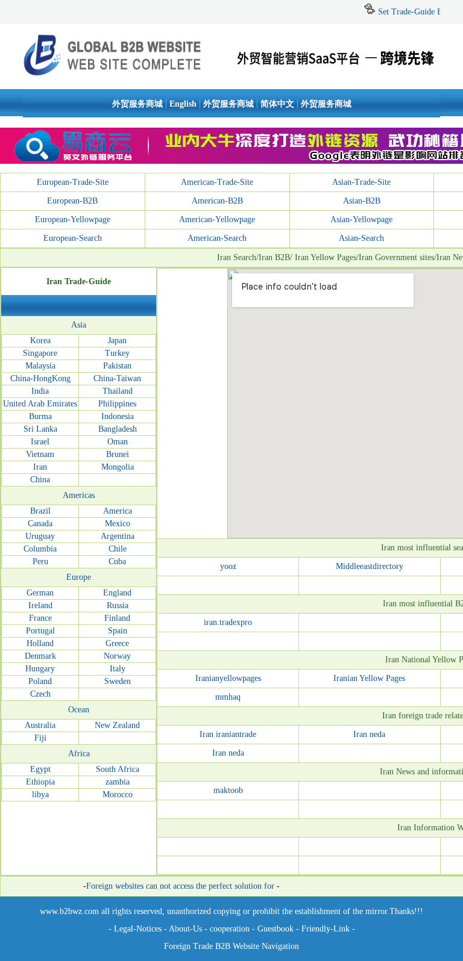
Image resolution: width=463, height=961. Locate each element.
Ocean (78, 709)
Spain (117, 630)
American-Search (217, 238)
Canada (40, 523)
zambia (118, 781)
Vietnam (40, 454)
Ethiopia (40, 781)
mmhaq (228, 696)
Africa (79, 753)
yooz (228, 566)
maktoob (228, 790)
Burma (40, 416)
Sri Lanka (40, 429)
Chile (118, 548)
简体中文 (277, 103)
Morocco (117, 794)
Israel (40, 441)
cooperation (230, 928)
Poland (40, 681)
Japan (117, 340)
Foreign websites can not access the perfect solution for (180, 886)
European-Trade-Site (73, 182)
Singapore (40, 353)
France (40, 618)
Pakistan (117, 365)
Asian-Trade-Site (361, 182)
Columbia (40, 548)
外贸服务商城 (137, 103)
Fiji (40, 737)
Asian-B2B (361, 200)
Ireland (40, 605)
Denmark (40, 656)
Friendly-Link (325, 928)
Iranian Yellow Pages (369, 678)
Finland (117, 618)
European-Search (72, 238)
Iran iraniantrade (228, 734)
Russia (117, 605)
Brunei (117, 454)
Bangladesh (117, 429)
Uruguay (40, 536)
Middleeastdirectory (369, 566)
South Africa (117, 769)
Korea (40, 340)
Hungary (40, 668)
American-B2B (217, 200)
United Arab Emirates (40, 403)
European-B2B (72, 200)
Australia (40, 725)
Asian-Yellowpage (361, 219)
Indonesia (117, 416)
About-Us (185, 928)
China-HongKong (40, 378)
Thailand (117, 391)
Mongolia (117, 466)
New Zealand (117, 725)
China (40, 479)
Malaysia (40, 365)
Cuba (117, 561)
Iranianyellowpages (228, 678)
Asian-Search (361, 238)
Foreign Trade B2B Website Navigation (231, 946)
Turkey (117, 353)
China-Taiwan (117, 378)
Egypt (40, 769)
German (40, 592)
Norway (117, 656)
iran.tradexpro (228, 622)
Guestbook (274, 928)
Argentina (117, 536)
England (117, 592)
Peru (40, 561)
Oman (117, 441)
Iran (40, 466)
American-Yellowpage (217, 219)
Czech (40, 693)
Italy (117, 668)
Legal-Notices (138, 928)
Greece (117, 643)
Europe (78, 577)
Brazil (40, 510)
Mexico (117, 523)
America (117, 510)
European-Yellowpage (72, 219)
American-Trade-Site (217, 182)
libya (40, 794)
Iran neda (369, 734)
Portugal (40, 630)
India (40, 391)
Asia (78, 324)
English (183, 103)
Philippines (117, 403)
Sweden (117, 681)
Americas (79, 495)
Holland (40, 643)
